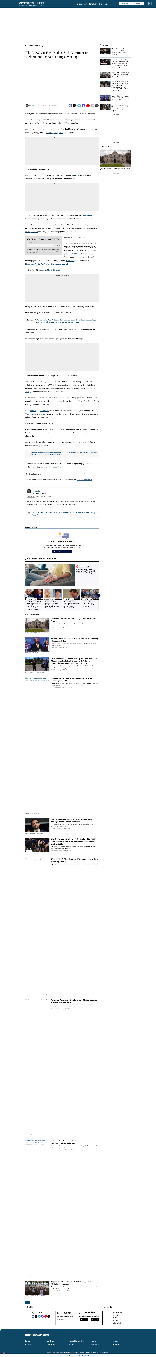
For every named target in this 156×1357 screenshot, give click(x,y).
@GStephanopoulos (87, 254)
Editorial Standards (117, 1312)
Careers (115, 1317)
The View (36, 515)
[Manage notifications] (4, 1353)
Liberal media (52, 512)
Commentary (93, 4)
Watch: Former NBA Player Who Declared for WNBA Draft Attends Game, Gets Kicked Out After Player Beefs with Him (120, 63)
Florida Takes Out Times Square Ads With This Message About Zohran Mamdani (119, 51)
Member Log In (137, 3)
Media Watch (95, 1344)
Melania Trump (88, 512)
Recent (43, 496)
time (77, 175)
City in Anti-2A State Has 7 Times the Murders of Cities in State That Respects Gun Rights (120, 108)
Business (71, 1344)
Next (27, 1302)
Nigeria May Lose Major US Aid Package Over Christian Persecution (120, 74)
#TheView (70, 260)
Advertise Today (55, 467)
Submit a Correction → (91, 474)
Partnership (116, 1320)
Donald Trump (38, 512)
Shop (106, 4)
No (35, 242)
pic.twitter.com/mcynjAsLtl (57, 264)
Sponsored (115, 1344)
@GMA (74, 254)
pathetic (33, 410)
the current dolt (89, 120)
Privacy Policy (76, 1352)
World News (50, 1341)
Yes (30, 242)
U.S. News (28, 1344)
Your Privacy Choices (80, 1355)
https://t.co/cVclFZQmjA (35, 264)
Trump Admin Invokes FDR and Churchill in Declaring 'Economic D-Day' (120, 98)
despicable (44, 410)
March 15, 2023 (53, 270)
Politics (27, 1341)
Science (93, 1341)
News (85, 4)
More (37, 496)
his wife (49, 132)
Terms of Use (34, 252)
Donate (101, 4)
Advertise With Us (117, 1323)
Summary (31, 496)
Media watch (75, 512)
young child (58, 132)
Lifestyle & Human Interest (77, 1341)
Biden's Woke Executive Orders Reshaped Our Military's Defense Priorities (71, 1142)
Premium (79, 4)
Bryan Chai (36, 491)
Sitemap (82, 1352)
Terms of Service (88, 1352)
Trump (37, 120)
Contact (49, 496)
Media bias (64, 512)
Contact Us (115, 1315)
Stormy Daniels (31, 231)
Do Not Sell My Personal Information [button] (101, 1352)
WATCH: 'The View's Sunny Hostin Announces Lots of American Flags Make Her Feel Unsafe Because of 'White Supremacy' (65, 321)
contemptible (87, 215)
